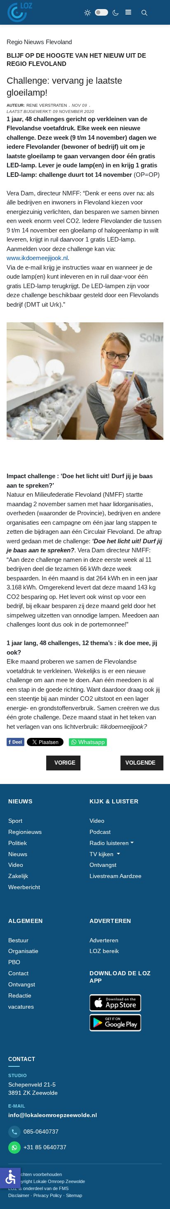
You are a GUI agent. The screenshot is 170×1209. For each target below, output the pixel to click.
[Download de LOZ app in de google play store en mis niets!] (115, 1022)
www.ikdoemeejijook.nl (37, 257)
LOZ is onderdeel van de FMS (38, 1188)
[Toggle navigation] (128, 12)
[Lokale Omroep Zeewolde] (20, 12)
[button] (112, 843)
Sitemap (74, 1195)
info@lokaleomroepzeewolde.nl (52, 1115)
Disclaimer (18, 1195)
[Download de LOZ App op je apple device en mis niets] (115, 1003)
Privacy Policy (47, 1195)
